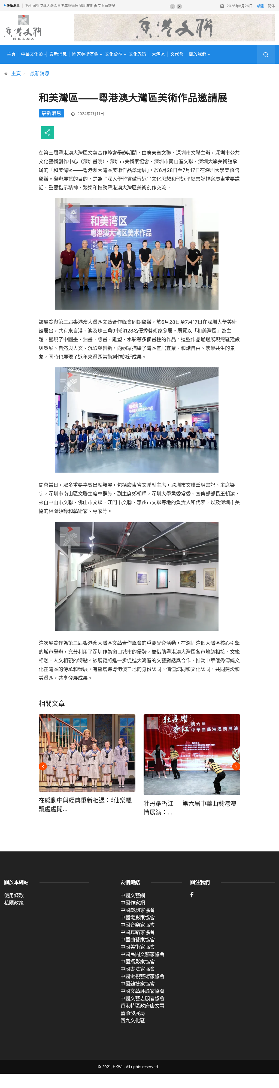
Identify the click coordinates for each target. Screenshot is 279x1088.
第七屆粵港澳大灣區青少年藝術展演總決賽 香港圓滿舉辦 (70, 5)
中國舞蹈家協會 (137, 932)
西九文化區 (132, 1020)
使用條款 (14, 895)
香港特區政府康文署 (142, 1006)
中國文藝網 (132, 895)
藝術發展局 (132, 1013)
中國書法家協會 (137, 969)
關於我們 (197, 54)
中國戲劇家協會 (137, 910)
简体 (271, 6)
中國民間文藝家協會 (142, 954)
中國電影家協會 (137, 917)
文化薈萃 (113, 54)
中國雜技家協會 (137, 984)
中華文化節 (32, 54)
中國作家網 (132, 903)
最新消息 (58, 54)
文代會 (176, 54)
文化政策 (137, 54)
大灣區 (158, 54)
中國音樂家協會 (137, 925)
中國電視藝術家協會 (142, 976)
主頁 (11, 54)
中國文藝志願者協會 (142, 998)
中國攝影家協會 (137, 962)
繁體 (260, 6)
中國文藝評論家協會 (142, 991)
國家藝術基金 (85, 54)
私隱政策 (14, 903)
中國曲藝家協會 (137, 939)
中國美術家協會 (137, 947)
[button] (172, 6)
